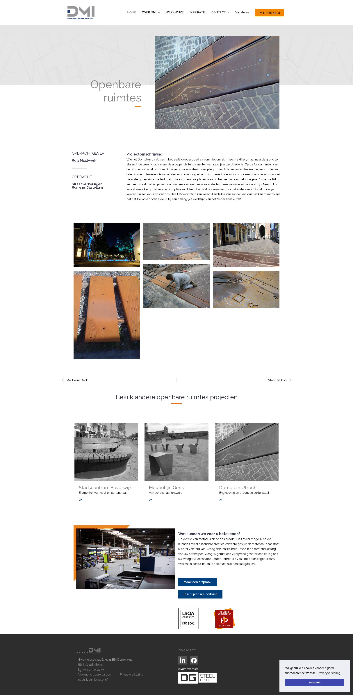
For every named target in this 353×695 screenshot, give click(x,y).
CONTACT (218, 12)
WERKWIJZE (175, 12)
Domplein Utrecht (238, 487)
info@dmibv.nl (92, 664)
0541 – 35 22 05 (94, 669)
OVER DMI (149, 12)
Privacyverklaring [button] (329, 673)
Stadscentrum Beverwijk (105, 487)
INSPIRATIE (198, 12)
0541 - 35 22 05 (269, 12)
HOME (131, 12)
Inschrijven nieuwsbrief (93, 679)
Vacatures (242, 12)
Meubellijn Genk (166, 487)
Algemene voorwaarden (94, 674)
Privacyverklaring (131, 674)
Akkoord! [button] (315, 682)
